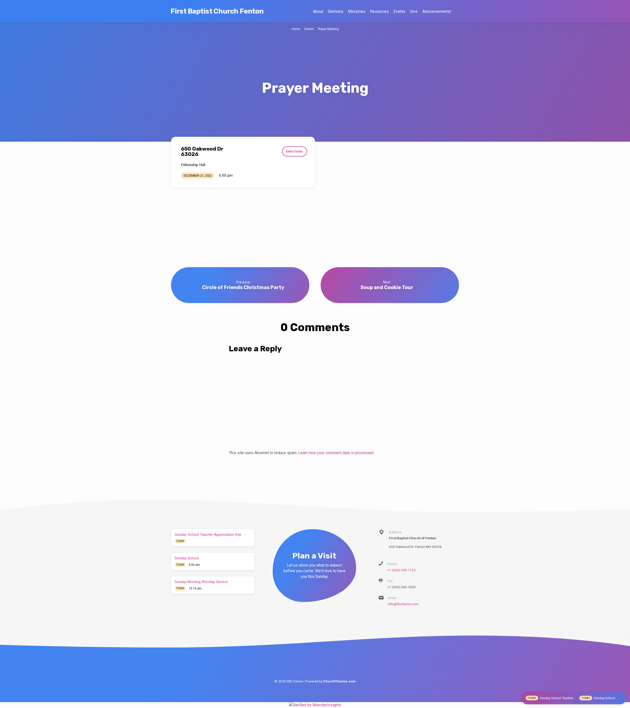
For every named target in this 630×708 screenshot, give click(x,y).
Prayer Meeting (328, 29)
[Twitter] (315, 661)
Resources (379, 11)
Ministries (356, 11)
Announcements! (436, 11)
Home (296, 29)
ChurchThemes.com (339, 681)
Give (414, 11)
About (318, 11)
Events (399, 11)
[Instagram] (326, 661)
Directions (294, 151)
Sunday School (187, 558)
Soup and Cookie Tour (387, 287)
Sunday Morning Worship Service (201, 582)
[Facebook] (303, 661)
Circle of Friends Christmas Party (243, 287)
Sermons (335, 11)
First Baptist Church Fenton (217, 11)
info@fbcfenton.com (403, 604)
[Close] (621, 698)
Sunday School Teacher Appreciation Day (208, 534)
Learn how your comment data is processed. (336, 452)
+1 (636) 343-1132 (401, 570)
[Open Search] (457, 11)
